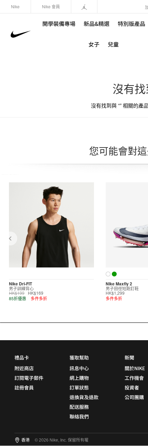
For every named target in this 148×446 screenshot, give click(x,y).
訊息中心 (79, 368)
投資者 (132, 387)
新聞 (129, 357)
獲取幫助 (79, 357)
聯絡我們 (79, 416)
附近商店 (24, 368)
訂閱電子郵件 (28, 377)
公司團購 (134, 397)
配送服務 (79, 406)
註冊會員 (24, 387)
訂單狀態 (79, 387)
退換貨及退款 (84, 397)
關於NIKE (135, 368)
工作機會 (134, 377)
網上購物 (79, 377)
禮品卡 (21, 357)
